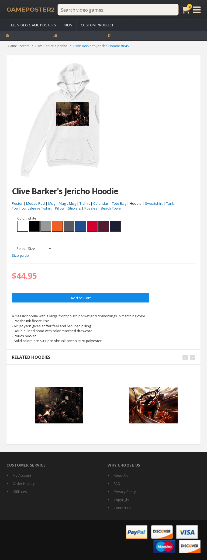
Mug (51, 203)
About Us (121, 475)
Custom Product (97, 25)
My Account (22, 475)
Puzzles (90, 208)
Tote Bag (119, 203)
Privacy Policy (125, 491)
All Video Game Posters (33, 25)
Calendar (100, 203)
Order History (24, 483)
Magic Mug (67, 203)
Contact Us (122, 507)
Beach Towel (111, 208)
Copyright (121, 499)
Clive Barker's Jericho (51, 46)
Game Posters (18, 46)
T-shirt (85, 203)
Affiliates (20, 491)
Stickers (74, 208)
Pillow (59, 208)
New (68, 25)
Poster (17, 203)
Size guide (20, 255)
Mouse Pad (35, 203)
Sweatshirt (154, 203)
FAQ (117, 483)
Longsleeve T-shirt (36, 208)
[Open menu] (197, 9)
